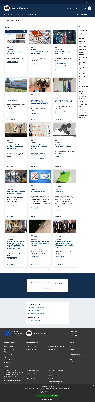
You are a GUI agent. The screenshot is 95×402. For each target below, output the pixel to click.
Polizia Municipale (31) (83, 82)
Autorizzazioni (51, 349)
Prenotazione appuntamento (33, 370)
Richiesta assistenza (31, 378)
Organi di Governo (8, 346)
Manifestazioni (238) (83, 63)
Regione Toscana (8, 2)
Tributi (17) (82, 109)
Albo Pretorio (51, 373)
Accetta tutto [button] (41, 396)
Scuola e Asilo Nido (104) (82, 97)
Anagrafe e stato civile (31, 346)
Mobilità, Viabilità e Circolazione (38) (83, 68)
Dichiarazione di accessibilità (55, 381)
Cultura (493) (82, 49)
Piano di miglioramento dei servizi (56, 384)
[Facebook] (72, 8)
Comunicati (60, 47)
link (61, 392)
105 (48, 270)
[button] (47, 399)
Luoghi (71, 359)
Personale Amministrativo (10, 360)
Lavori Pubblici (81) (83, 58)
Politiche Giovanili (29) (83, 78)
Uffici (5, 352)
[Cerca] (89, 8)
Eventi (71, 362)
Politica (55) (82, 74)
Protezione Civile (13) (83, 87)
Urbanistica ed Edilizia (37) (83, 116)
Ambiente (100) (83, 30)
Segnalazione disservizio (32, 373)
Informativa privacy (53, 376)
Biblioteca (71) (83, 38)
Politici (5, 357)
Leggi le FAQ (29, 376)
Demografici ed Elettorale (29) (83, 53)
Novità (12, 20)
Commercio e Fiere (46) (82, 42)
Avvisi (35, 47)
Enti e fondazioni (8, 354)
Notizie (11, 47)
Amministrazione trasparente (55, 370)
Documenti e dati (8, 362)
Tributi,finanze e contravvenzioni (56, 346)
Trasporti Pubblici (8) (83, 105)
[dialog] (47, 393)
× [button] (93, 385)
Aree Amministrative (9, 349)
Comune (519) (82, 46)
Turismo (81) (82, 112)
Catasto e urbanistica (31, 349)
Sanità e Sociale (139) (83, 92)
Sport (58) (81, 101)
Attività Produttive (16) (83, 34)
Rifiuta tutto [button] (53, 395)
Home (7, 20)
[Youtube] (76, 8)
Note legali (50, 378)
